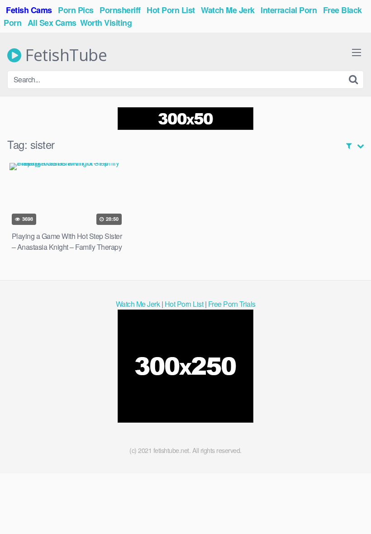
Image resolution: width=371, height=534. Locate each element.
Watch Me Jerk (138, 304)
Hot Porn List (184, 304)
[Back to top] (346, 505)
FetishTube (64, 55)
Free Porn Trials (232, 304)
